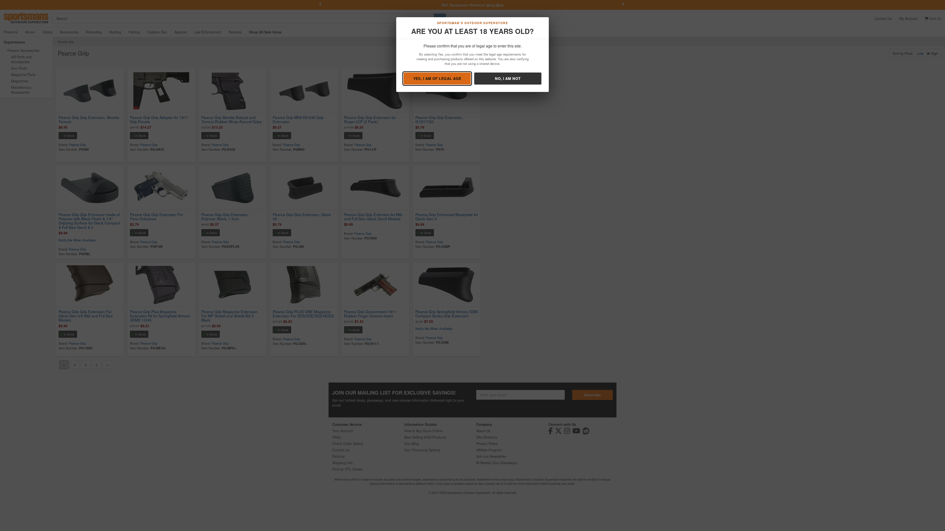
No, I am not (507, 78)
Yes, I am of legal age (437, 78)
